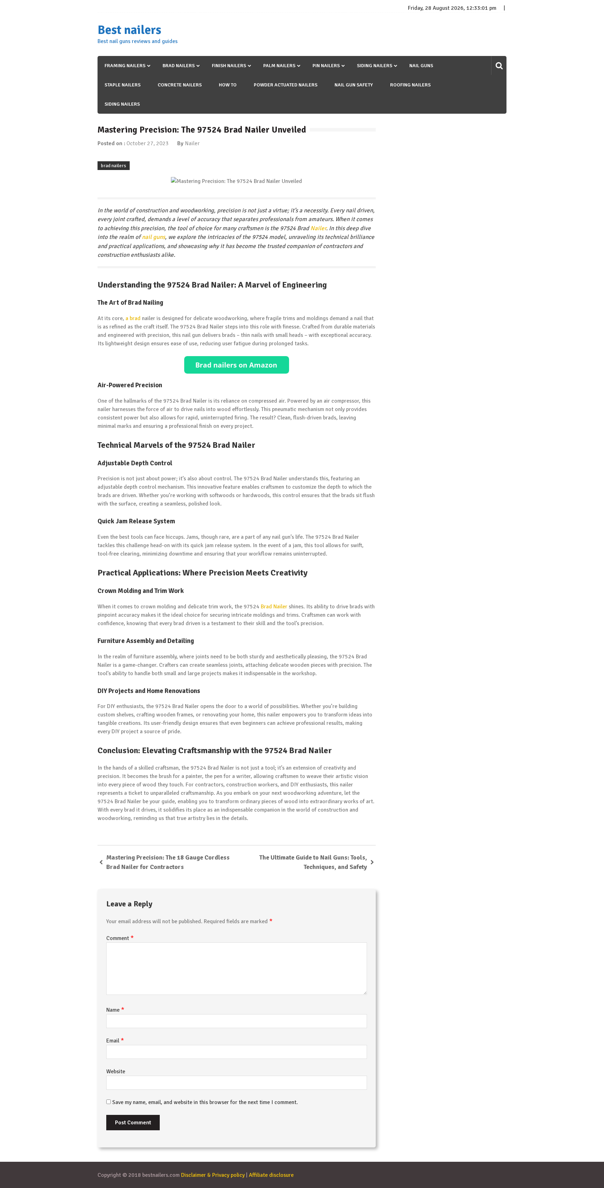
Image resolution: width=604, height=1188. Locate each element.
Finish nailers (229, 66)
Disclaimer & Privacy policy (213, 1175)
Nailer (192, 143)
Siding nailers (374, 66)
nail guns (421, 66)
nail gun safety (354, 85)
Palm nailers (279, 66)
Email (115, 1040)
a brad (133, 318)
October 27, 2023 (148, 143)
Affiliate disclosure (271, 1175)
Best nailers (129, 30)
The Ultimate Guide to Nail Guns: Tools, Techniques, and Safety (313, 862)
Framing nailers (125, 66)
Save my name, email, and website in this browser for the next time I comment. (205, 1102)
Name (115, 1009)
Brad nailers (179, 66)
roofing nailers (410, 85)
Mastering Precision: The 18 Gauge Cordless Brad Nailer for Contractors (168, 862)
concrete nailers (180, 85)
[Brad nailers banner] (237, 365)
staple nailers (123, 85)
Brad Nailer (274, 606)
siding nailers (122, 104)
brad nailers (113, 166)
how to (228, 85)
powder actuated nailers (285, 85)
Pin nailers (326, 66)
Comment (120, 938)
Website (115, 1071)
